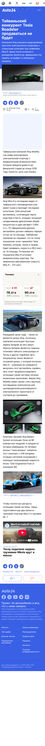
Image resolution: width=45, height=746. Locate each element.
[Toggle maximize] (38, 403)
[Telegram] (21, 597)
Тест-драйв (6, 632)
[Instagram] (27, 597)
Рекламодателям (29, 632)
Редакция (26, 641)
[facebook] (11, 103)
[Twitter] (9, 597)
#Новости (8, 572)
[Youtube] (15, 597)
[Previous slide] (6, 413)
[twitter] (16, 103)
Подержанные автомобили (7, 642)
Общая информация (30, 628)
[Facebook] (4, 597)
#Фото (19, 572)
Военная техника (8, 636)
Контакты (26, 645)
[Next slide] (38, 413)
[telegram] (5, 103)
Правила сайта (28, 636)
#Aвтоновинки (31, 572)
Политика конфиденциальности (31, 651)
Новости (5, 628)
